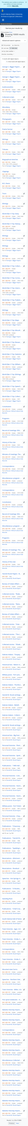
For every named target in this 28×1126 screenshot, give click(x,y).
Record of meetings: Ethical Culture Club (12, 430)
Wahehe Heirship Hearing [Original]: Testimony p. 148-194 (12, 1101)
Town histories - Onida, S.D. (12, 939)
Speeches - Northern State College (12, 979)
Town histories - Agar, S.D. (11, 929)
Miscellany (6, 107)
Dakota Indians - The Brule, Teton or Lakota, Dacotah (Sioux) (12, 685)
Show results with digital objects (16, 61)
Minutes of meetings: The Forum (12, 454)
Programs (5, 418)
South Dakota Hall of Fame (11, 919)
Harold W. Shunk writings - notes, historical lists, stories (12, 725)
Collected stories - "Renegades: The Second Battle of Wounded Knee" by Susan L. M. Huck (12, 604)
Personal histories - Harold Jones (12, 786)
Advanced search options (11, 40)
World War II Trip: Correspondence (12, 278)
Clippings (5, 171)
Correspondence (8, 466)
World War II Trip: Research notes (12, 342)
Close (10, 32)
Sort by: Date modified (8, 51)
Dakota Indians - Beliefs (10, 705)
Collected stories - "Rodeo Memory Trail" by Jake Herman (12, 594)
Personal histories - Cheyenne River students (12, 816)
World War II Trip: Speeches (12, 386)
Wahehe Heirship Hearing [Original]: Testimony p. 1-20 (12, 1070)
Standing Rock (7, 899)
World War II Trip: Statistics (12, 354)
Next (17, 1123)
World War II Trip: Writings (11, 374)
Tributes (5, 149)
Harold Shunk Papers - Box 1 (12, 574)
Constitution (6, 406)
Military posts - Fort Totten (11, 806)
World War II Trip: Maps (10, 320)
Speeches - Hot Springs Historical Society (12, 878)
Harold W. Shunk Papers (14, 578)
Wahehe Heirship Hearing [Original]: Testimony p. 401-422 (12, 1111)
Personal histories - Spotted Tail (12, 755)
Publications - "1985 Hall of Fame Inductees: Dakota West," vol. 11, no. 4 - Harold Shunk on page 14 (12, 766)
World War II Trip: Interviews (12, 288)
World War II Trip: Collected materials (12, 266)
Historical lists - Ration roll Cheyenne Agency (12, 665)
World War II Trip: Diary (10, 214)
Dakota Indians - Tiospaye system (12, 654)
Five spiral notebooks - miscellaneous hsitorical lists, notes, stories (12, 1000)
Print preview (6, 45)
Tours (4, 193)
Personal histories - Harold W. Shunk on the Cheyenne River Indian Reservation (12, 796)
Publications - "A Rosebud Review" (12, 889)
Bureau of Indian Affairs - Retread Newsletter (12, 614)
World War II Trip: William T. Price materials (12, 364)
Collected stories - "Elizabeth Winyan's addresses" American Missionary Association (12, 644)
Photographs (7, 119)
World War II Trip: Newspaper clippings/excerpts (12, 224)
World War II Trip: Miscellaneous (12, 330)
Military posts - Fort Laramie (12, 675)
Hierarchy (16, 45)
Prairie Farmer (7, 129)
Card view (5, 48)
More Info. (15, 6)
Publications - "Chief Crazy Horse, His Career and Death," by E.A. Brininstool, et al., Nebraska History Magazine (12, 909)
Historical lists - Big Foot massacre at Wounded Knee (12, 735)
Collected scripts (8, 97)
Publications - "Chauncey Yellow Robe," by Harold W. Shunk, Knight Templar (12, 826)
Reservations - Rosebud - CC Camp (12, 868)
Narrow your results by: (14, 28)
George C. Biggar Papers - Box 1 (12, 67)
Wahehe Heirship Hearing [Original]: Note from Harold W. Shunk (12, 1010)
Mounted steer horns (9, 969)
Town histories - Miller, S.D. (12, 990)
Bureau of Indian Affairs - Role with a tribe (12, 584)
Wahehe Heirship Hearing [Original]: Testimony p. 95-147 (12, 1040)
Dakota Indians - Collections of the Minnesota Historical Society (12, 715)
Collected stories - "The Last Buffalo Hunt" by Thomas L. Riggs (12, 634)
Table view (14, 48)
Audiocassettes (7, 87)
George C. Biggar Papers (14, 71)
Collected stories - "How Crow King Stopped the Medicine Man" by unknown (12, 624)
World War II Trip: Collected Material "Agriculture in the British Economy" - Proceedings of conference (12, 396)
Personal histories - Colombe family (12, 776)
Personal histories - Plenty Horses (12, 745)
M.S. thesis (6, 183)
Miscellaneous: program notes (12, 478)
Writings (5, 139)
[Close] (26, 2)
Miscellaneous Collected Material (12, 1060)
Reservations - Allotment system (12, 858)
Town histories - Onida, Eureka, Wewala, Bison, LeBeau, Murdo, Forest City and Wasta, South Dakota (12, 959)
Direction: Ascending (7, 54)
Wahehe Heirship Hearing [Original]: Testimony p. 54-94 (12, 1090)
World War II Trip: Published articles (12, 300)
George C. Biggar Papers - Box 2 (12, 77)
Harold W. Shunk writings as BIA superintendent (12, 695)
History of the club (8, 442)
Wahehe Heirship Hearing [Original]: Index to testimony (12, 1050)
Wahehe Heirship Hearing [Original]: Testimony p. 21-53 (12, 1080)
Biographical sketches (10, 159)
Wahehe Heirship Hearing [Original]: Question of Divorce (12, 1020)
